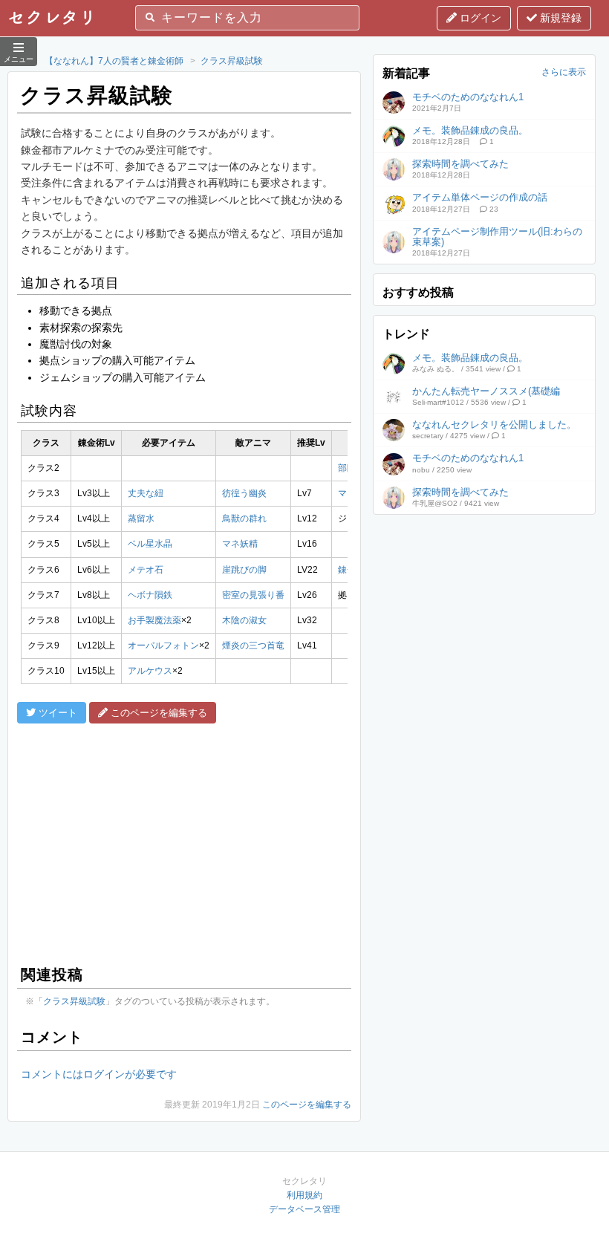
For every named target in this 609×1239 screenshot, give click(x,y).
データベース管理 (304, 1209)
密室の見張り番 (253, 595)
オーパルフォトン (163, 645)
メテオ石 (145, 570)
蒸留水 (141, 518)
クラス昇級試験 (232, 61)
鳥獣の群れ (244, 518)
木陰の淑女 (244, 620)
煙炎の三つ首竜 (253, 645)
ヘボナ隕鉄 (150, 595)
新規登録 (559, 18)
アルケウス (150, 671)
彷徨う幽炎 (244, 493)
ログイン (479, 18)
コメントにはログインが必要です (99, 1074)
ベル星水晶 (150, 544)
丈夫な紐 (145, 493)
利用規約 (304, 1195)
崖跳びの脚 (244, 570)
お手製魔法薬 (154, 620)
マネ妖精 (240, 544)
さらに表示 (563, 72)
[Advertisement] (184, 842)
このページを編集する (306, 1104)
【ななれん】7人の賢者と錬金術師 (114, 61)
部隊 (347, 468)
